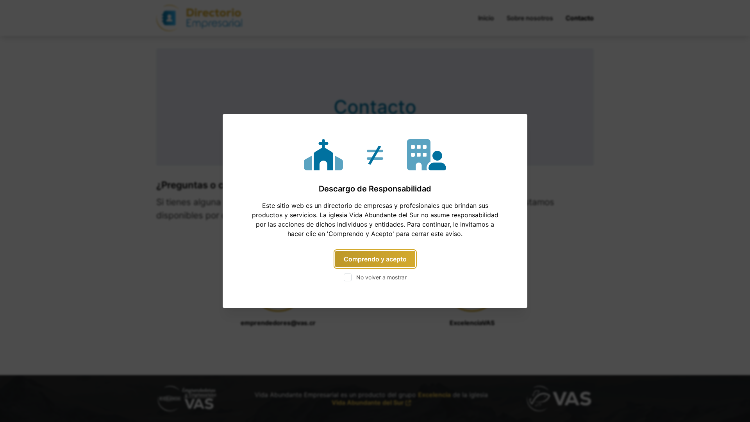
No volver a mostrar (381, 277)
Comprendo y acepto (375, 259)
